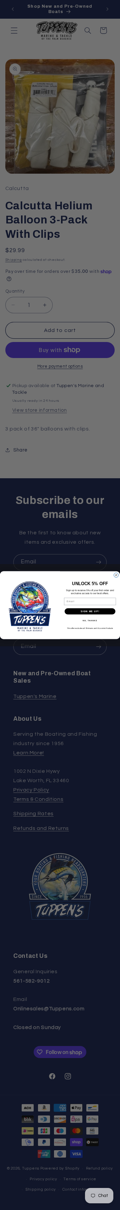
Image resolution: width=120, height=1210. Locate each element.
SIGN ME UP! (90, 611)
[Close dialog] (116, 575)
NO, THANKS (90, 620)
